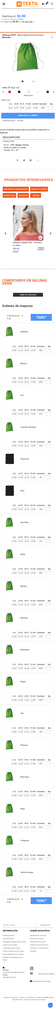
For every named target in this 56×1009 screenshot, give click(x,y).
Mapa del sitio (40, 997)
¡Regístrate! (45, 925)
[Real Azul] (47, 91)
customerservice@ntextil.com (13, 972)
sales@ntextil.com (9, 977)
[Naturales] (28, 91)
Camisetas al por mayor (11, 948)
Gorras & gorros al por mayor (13, 951)
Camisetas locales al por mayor (14, 942)
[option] (28, 57)
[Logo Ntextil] (28, 4)
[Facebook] (17, 160)
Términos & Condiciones (39, 948)
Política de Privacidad (11, 997)
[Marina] (19, 91)
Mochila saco (9, 195)
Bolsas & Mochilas (39, 189)
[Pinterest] (31, 160)
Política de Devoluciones (39, 945)
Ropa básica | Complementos (16, 189)
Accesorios (23, 195)
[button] (43, 4)
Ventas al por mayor (10, 945)
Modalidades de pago (38, 935)
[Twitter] (24, 160)
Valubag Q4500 (8, 141)
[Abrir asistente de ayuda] (50, 1005)
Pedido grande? (9, 935)
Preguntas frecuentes (41, 981)
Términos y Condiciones (27, 997)
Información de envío (38, 942)
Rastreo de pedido (46, 974)
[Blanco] (38, 91)
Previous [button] (6, 59)
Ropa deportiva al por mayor (13, 954)
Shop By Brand (8, 939)
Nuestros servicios (37, 939)
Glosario (33, 951)
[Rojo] (9, 91)
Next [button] (52, 59)
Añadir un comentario (28, 295)
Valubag (6, 35)
